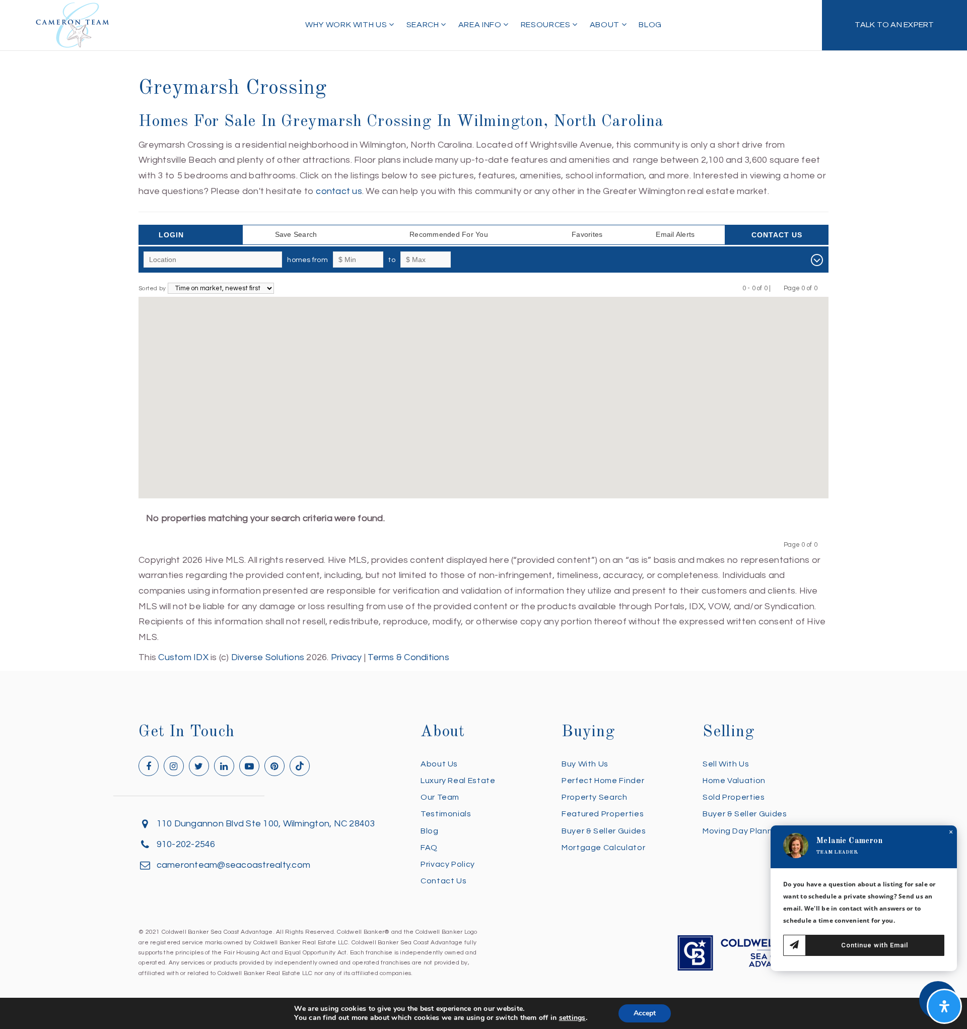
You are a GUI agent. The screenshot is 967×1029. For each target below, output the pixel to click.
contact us (339, 191)
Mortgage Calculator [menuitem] (603, 848)
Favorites (587, 234)
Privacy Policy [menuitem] (448, 864)
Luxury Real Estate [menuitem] (458, 781)
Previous (777, 288)
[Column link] (894, 25)
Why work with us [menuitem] (347, 25)
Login (171, 235)
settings (572, 1017)
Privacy (346, 657)
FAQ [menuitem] (429, 848)
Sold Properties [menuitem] (734, 797)
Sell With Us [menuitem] (726, 764)
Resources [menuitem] (546, 25)
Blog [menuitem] (650, 25)
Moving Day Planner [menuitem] (742, 831)
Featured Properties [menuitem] (603, 814)
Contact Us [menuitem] (443, 881)
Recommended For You (448, 234)
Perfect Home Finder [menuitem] (603, 781)
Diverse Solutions (267, 657)
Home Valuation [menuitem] (734, 781)
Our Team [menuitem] (440, 797)
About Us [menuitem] (439, 764)
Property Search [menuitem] (595, 797)
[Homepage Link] (72, 24)
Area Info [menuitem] (480, 25)
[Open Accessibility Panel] (944, 1006)
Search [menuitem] (423, 25)
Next (823, 288)
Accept (645, 1013)
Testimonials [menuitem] (446, 814)
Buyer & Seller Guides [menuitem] (604, 831)
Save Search (296, 234)
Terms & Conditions (408, 657)
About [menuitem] (605, 25)
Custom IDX (183, 657)
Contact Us (776, 235)
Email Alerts (675, 234)
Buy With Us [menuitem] (585, 764)
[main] (483, 333)
